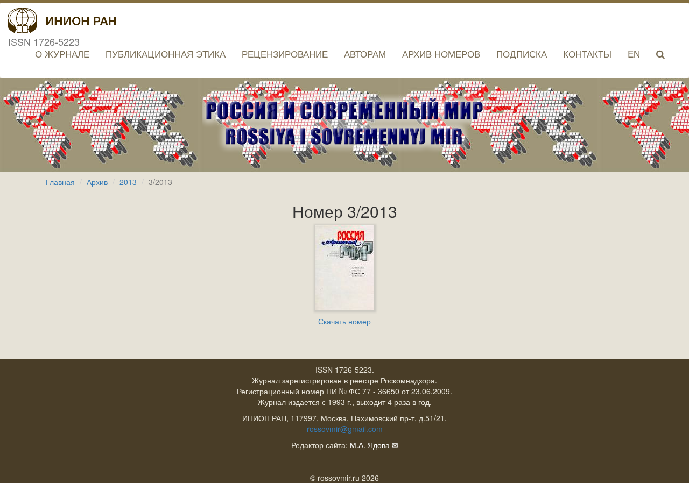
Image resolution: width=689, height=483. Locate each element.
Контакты (587, 53)
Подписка (521, 53)
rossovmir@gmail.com (345, 428)
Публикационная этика (166, 53)
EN (634, 53)
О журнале (62, 53)
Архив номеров (441, 53)
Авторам (365, 53)
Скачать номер (344, 321)
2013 (128, 181)
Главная (60, 181)
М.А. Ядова (370, 444)
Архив (97, 181)
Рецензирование (285, 53)
